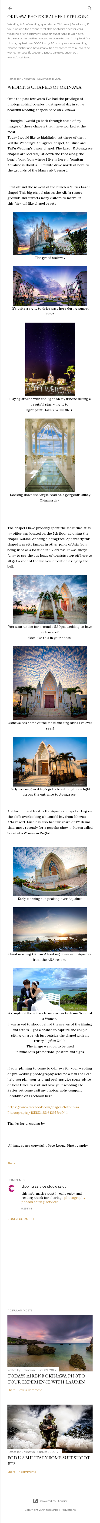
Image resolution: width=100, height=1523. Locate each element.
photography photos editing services (53, 1200)
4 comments (27, 1471)
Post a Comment (20, 1219)
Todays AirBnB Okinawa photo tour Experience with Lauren (46, 1379)
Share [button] (11, 1163)
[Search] (90, 7)
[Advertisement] (50, 1264)
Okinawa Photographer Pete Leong (48, 16)
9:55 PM (26, 1208)
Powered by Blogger (53, 1501)
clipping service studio (39, 1186)
